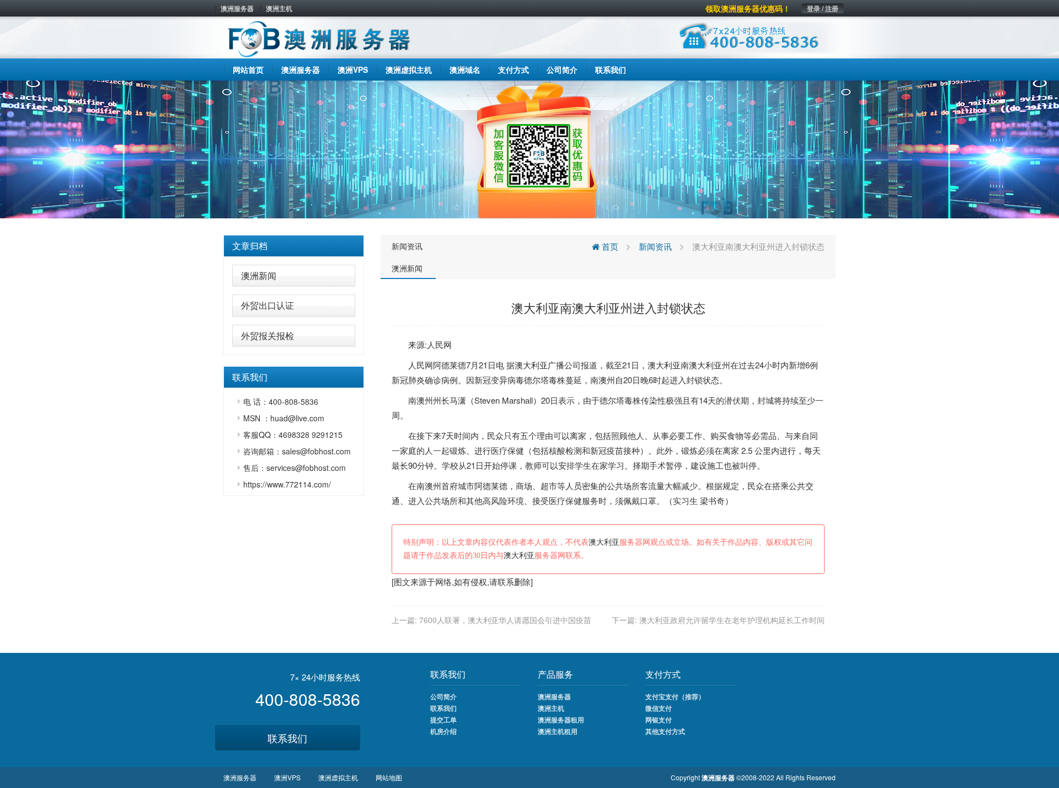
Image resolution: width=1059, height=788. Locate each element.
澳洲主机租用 (557, 731)
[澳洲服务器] (529, 148)
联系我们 (287, 738)
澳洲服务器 (237, 8)
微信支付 (658, 708)
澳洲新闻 (258, 275)
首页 (609, 246)
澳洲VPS (287, 777)
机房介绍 (443, 731)
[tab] (293, 245)
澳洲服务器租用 (561, 720)
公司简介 (443, 696)
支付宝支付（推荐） (675, 696)
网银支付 (658, 720)
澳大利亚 (531, 365)
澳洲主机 (279, 8)
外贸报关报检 (267, 335)
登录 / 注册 (822, 8)
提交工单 (443, 720)
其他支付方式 (665, 731)
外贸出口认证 (267, 305)
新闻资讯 (407, 245)
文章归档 (250, 245)
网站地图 (389, 777)
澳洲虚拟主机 (338, 777)
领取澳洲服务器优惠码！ (747, 8)
